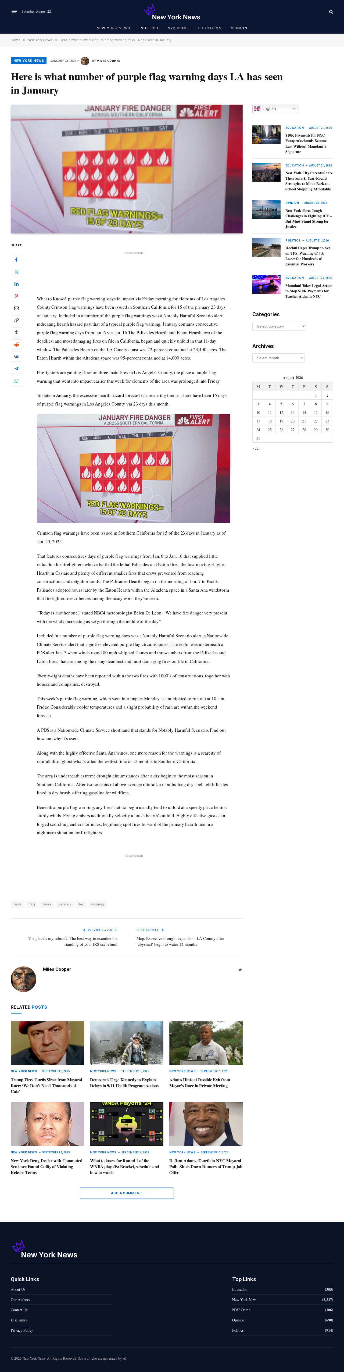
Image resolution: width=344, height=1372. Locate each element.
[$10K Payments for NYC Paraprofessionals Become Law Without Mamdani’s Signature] (266, 134)
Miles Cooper (108, 61)
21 (304, 421)
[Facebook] (16, 260)
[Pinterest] (16, 296)
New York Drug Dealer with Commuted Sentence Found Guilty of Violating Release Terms (47, 1166)
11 (270, 412)
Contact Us (19, 1309)
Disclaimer (19, 1320)
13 (293, 412)
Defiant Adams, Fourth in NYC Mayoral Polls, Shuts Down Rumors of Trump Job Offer (205, 1166)
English (268, 108)
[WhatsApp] (16, 381)
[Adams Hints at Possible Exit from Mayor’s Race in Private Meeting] (206, 1043)
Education (209, 28)
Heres (46, 904)
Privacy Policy (22, 1330)
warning (97, 904)
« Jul (256, 448)
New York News (114, 28)
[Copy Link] (16, 320)
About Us (18, 1289)
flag (31, 904)
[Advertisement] (133, 268)
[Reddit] (16, 344)
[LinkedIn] (16, 284)
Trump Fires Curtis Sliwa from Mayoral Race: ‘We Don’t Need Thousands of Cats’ (46, 1085)
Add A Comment (126, 1193)
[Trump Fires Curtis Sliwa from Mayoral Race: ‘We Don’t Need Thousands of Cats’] (47, 1043)
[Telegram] (16, 369)
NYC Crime (178, 28)
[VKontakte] (16, 356)
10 (258, 412)
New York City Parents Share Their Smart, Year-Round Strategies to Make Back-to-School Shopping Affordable (308, 181)
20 (293, 421)
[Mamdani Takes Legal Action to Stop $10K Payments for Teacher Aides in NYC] (266, 284)
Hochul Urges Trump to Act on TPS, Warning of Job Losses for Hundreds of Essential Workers (307, 256)
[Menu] (14, 11)
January (64, 904)
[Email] (16, 308)
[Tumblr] (16, 332)
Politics (149, 28)
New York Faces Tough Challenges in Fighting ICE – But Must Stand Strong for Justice (308, 218)
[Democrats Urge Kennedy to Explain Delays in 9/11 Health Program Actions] (126, 1043)
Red (81, 904)
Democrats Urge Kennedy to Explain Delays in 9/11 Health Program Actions (124, 1083)
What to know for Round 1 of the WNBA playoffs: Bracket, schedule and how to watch (124, 1166)
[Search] (330, 11)
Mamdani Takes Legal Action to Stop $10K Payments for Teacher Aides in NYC (308, 291)
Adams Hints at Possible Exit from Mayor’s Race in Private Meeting (199, 1083)
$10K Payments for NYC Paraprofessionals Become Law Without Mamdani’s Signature (306, 143)
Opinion (239, 28)
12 (281, 412)
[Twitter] (16, 272)
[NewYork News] (172, 11)
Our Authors (20, 1299)
